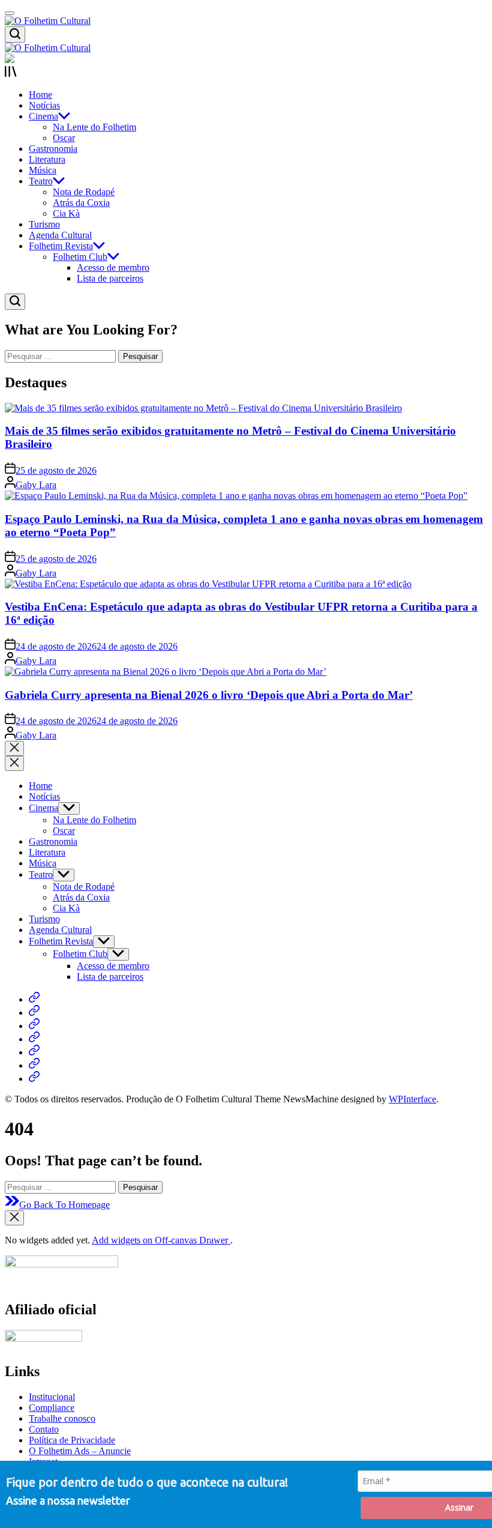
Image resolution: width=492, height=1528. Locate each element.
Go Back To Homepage (64, 1205)
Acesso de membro (113, 267)
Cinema (43, 116)
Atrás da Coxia (81, 203)
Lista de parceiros (110, 278)
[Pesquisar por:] (61, 356)
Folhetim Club (80, 257)
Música (42, 170)
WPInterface (412, 1099)
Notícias (44, 105)
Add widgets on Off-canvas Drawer (161, 1240)
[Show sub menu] (69, 808)
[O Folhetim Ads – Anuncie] (34, 1065)
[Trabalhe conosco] (34, 1026)
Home (40, 94)
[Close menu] (14, 1217)
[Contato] (34, 1039)
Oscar (64, 138)
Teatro (41, 181)
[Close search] (14, 748)
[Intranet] (34, 1079)
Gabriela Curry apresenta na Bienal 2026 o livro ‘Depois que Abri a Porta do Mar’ (209, 695)
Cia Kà (66, 213)
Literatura (47, 159)
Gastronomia (53, 148)
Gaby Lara (36, 485)
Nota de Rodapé (84, 192)
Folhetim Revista (61, 246)
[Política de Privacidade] (34, 1052)
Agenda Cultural (60, 235)
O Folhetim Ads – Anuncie (80, 1451)
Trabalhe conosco (62, 1418)
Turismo (44, 224)
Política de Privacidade (72, 1440)
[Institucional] (34, 999)
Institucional (52, 1397)
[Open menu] (246, 72)
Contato (44, 1429)
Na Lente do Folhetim (94, 127)
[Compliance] (34, 1012)
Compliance (51, 1408)
